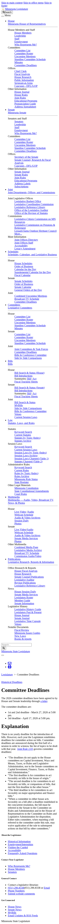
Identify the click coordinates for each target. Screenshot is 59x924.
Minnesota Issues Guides (27, 633)
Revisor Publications (25, 582)
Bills (10, 361)
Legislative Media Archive (28, 550)
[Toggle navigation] (2, 16)
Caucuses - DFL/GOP (26, 86)
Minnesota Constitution (26, 488)
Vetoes (17, 414)
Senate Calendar (22, 287)
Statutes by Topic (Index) (27, 437)
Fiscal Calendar (22, 275)
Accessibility (21, 245)
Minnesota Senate (17, 112)
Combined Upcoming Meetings (30, 296)
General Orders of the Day (28, 290)
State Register (21, 482)
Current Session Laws (25, 417)
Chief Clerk (20, 71)
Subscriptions (21, 186)
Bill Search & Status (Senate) (29, 387)
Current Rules (21, 470)
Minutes (18, 62)
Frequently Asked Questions (22, 853)
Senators (18, 121)
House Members (22, 32)
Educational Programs (25, 100)
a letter (43, 701)
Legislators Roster (23, 597)
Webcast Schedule (23, 514)
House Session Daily (25, 591)
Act (34, 378)
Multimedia (14, 497)
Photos (17, 523)
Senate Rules (21, 174)
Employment (21, 41)
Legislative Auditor (24, 579)
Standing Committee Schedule (30, 59)
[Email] (9, 663)
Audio (30, 511)
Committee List (22, 50)
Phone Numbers (16, 890)
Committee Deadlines (25, 65)
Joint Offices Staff (23, 242)
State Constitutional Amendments (31, 491)
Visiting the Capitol (18, 847)
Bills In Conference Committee (30, 355)
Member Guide (22, 600)
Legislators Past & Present (27, 612)
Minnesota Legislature (16, 9)
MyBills (18, 405)
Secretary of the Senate (26, 157)
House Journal (21, 92)
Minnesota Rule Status (26, 479)
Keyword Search (23, 432)
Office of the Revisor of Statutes (31, 213)
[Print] (9, 666)
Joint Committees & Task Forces (31, 349)
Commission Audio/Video (27, 556)
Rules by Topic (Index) (26, 473)
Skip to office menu (33, 2)
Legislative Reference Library (29, 207)
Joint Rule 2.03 (25, 749)
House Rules (21, 94)
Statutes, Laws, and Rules (21, 423)
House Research (22, 77)
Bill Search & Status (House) (29, 372)
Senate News (14, 909)
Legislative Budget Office (27, 201)
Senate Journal (22, 171)
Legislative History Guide (27, 609)
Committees (14, 304)
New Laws (20, 636)
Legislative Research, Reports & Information (31, 562)
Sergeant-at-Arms (23, 83)
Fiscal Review (21, 630)
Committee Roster (23, 53)
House (11, 21)
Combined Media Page (26, 547)
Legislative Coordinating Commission (34, 204)
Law (10, 420)
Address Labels (22, 183)
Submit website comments (21, 893)
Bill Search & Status (24, 402)
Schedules (13, 251)
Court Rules (20, 494)
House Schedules (23, 263)
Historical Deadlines (11, 682)
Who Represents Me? (25, 44)
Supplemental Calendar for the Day (32, 272)
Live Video (20, 511)
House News (14, 906)
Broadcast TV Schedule (26, 298)
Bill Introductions (23, 375)
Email (47, 887)
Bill (29, 378)
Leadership (20, 35)
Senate (11, 109)
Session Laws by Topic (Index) (30, 452)
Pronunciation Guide (25, 103)
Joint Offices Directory (26, 239)
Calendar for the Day (25, 269)
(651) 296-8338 (16, 887)
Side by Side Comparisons (28, 358)
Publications (14, 559)
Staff (16, 38)
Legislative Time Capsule (27, 621)
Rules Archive (21, 476)
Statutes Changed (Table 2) (28, 461)
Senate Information (24, 603)
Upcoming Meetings (25, 56)
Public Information (24, 80)
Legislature (7, 674)
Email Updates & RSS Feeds (23, 915)
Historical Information (19, 841)
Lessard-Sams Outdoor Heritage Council (35, 230)
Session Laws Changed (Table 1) (31, 458)
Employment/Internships (20, 844)
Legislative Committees (20, 307)
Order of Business (23, 266)
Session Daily (21, 520)
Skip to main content (12, 2)
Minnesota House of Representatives (27, 24)
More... (18, 233)
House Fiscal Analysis (25, 571)
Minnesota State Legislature (15, 651)
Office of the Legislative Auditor (31, 210)
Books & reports (22, 639)
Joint (10, 189)
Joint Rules (20, 97)
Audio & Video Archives (27, 517)
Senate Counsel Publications (29, 576)
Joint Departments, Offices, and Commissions (31, 192)
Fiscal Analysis (22, 74)
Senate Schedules (23, 281)
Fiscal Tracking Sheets (26, 381)
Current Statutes (22, 434)
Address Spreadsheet (25, 106)
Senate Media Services (26, 538)
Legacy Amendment (24, 248)
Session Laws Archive (26, 455)
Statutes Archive (22, 440)
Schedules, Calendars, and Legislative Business (32, 254)
